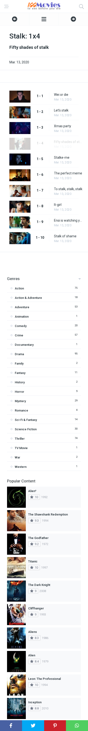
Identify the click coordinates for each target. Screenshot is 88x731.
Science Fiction (26, 429)
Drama (19, 354)
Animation (22, 316)
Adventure (22, 307)
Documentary (24, 344)
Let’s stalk (61, 110)
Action (19, 288)
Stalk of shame (65, 236)
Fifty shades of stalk (68, 142)
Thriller (20, 438)
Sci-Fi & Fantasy (26, 420)
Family (19, 363)
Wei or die (61, 94)
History (20, 382)
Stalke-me (61, 157)
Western (21, 467)
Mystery (20, 401)
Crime (19, 335)
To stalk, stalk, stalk (68, 189)
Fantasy (20, 373)
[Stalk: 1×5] (73, 19)
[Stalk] (43, 19)
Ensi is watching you (68, 220)
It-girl (57, 205)
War (17, 457)
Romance (21, 410)
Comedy (21, 326)
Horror (19, 391)
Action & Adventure (28, 298)
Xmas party (62, 126)
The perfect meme (68, 173)
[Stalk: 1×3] (14, 19)
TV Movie (21, 448)
